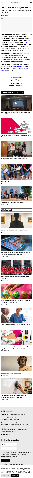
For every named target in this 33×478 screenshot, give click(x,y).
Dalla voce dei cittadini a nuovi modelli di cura (15, 324)
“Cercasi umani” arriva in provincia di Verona (13, 202)
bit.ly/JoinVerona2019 (15, 66)
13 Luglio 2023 (5, 183)
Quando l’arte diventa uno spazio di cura (14, 230)
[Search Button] (31, 2)
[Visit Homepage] (16, 2)
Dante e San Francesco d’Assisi (11, 373)
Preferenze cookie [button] (6, 475)
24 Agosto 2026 (5, 326)
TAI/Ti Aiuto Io (5, 181)
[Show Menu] (2, 2)
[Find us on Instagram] (9, 435)
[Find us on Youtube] (4, 435)
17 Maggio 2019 (4, 15)
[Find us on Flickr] (12, 435)
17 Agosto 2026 (5, 375)
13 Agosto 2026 (5, 399)
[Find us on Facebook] (1, 435)
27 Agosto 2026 (5, 232)
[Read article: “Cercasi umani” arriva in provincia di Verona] (16, 193)
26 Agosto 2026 (5, 256)
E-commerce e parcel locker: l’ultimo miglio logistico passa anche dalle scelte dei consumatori (15, 349)
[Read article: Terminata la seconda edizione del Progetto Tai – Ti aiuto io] (16, 149)
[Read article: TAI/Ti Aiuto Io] (16, 172)
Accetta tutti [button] (15, 475)
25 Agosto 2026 (5, 280)
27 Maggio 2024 (5, 161)
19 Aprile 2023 (5, 204)
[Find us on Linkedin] (7, 435)
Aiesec (26, 42)
